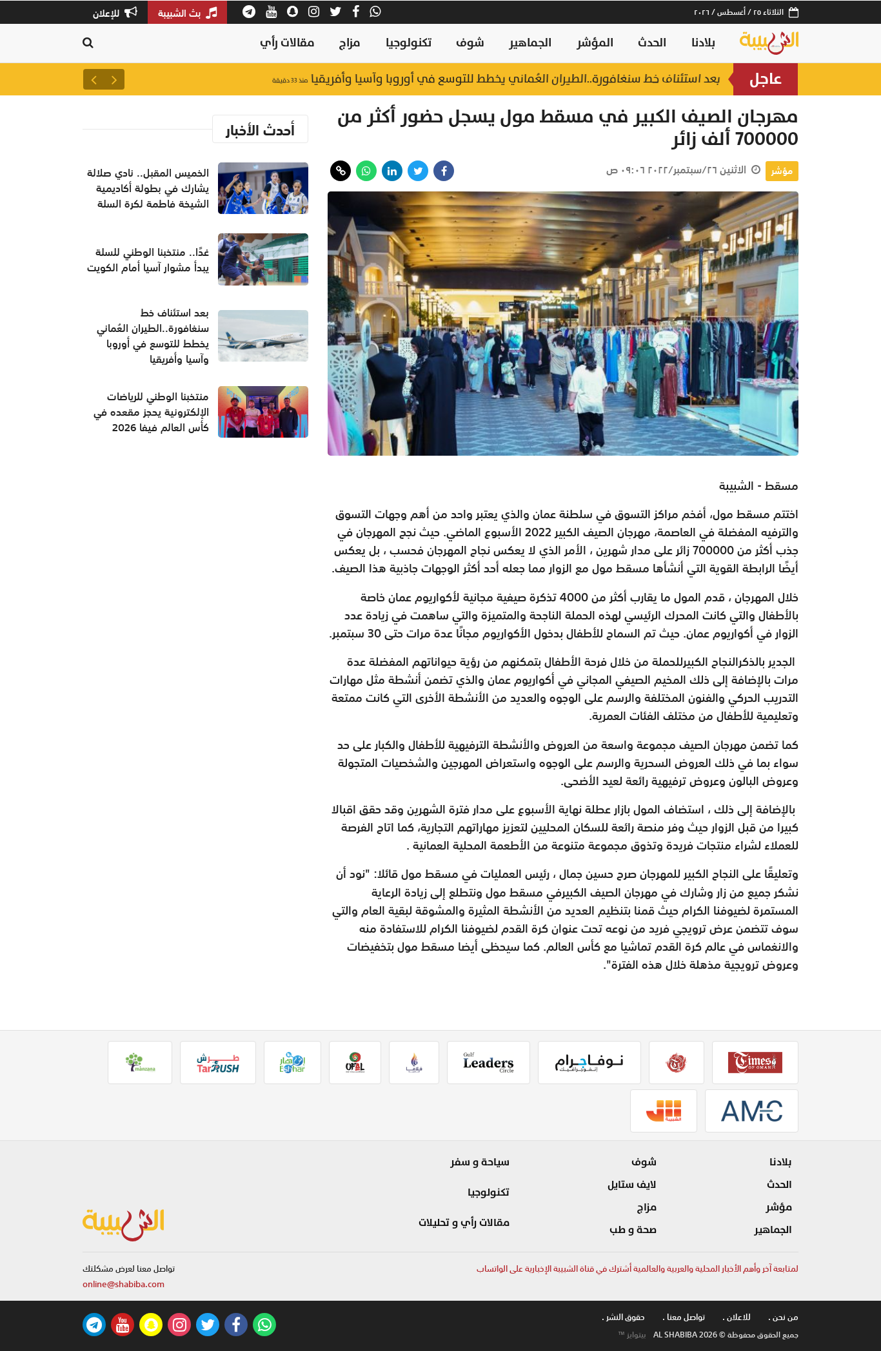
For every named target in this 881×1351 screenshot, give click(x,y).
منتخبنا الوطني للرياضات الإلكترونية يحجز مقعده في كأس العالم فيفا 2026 (151, 412)
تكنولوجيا (408, 43)
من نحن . (783, 1317)
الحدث (652, 43)
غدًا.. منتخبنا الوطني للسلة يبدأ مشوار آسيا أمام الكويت (148, 260)
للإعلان (107, 13)
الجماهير (530, 43)
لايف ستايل (632, 1184)
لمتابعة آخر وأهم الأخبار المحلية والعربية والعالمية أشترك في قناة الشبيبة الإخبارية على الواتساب (637, 1269)
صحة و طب (633, 1229)
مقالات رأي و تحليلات (464, 1222)
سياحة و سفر (480, 1162)
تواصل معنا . (683, 1317)
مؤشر (782, 171)
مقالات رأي (287, 43)
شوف (470, 43)
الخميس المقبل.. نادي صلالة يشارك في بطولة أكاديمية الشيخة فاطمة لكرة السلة (148, 188)
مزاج (350, 43)
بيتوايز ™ (632, 1335)
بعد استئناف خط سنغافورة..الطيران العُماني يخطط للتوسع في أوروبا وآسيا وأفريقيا (496, 79)
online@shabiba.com (123, 1284)
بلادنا (703, 43)
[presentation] (114, 79)
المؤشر (595, 43)
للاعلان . (736, 1317)
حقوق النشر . (623, 1317)
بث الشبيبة (180, 13)
